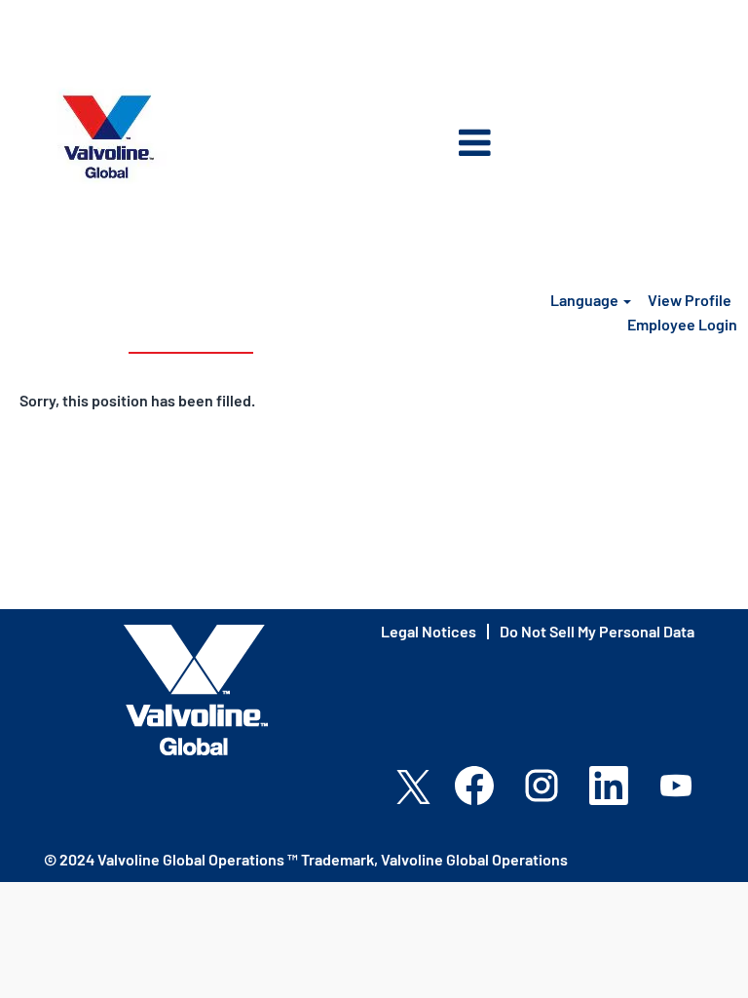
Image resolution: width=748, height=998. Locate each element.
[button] (374, 144)
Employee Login (682, 324)
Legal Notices (428, 631)
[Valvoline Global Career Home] (195, 690)
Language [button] (585, 299)
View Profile (689, 299)
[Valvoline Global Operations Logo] (108, 137)
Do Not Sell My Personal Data (597, 631)
